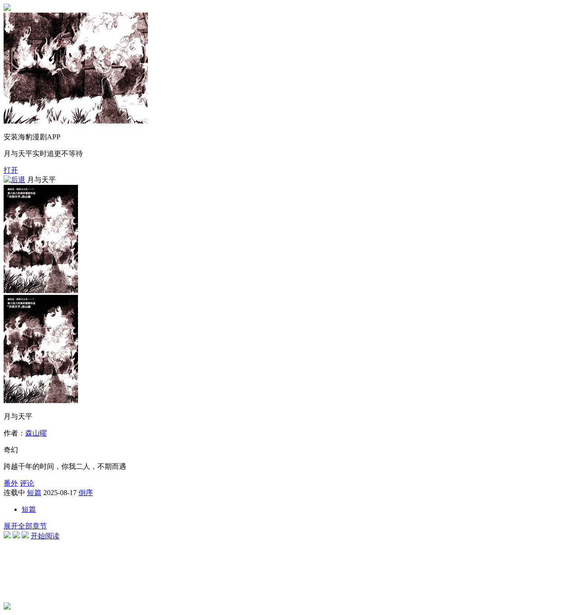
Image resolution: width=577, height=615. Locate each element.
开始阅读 (45, 536)
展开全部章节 (25, 526)
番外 (11, 483)
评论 (27, 483)
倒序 (85, 492)
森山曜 (36, 433)
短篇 (34, 492)
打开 (11, 170)
